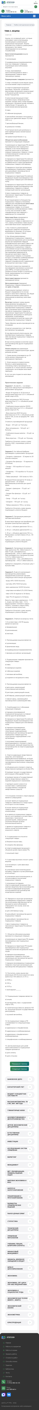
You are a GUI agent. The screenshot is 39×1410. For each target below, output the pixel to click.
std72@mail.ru (28, 12)
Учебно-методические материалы (25, 25)
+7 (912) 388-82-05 (11, 12)
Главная (8, 25)
